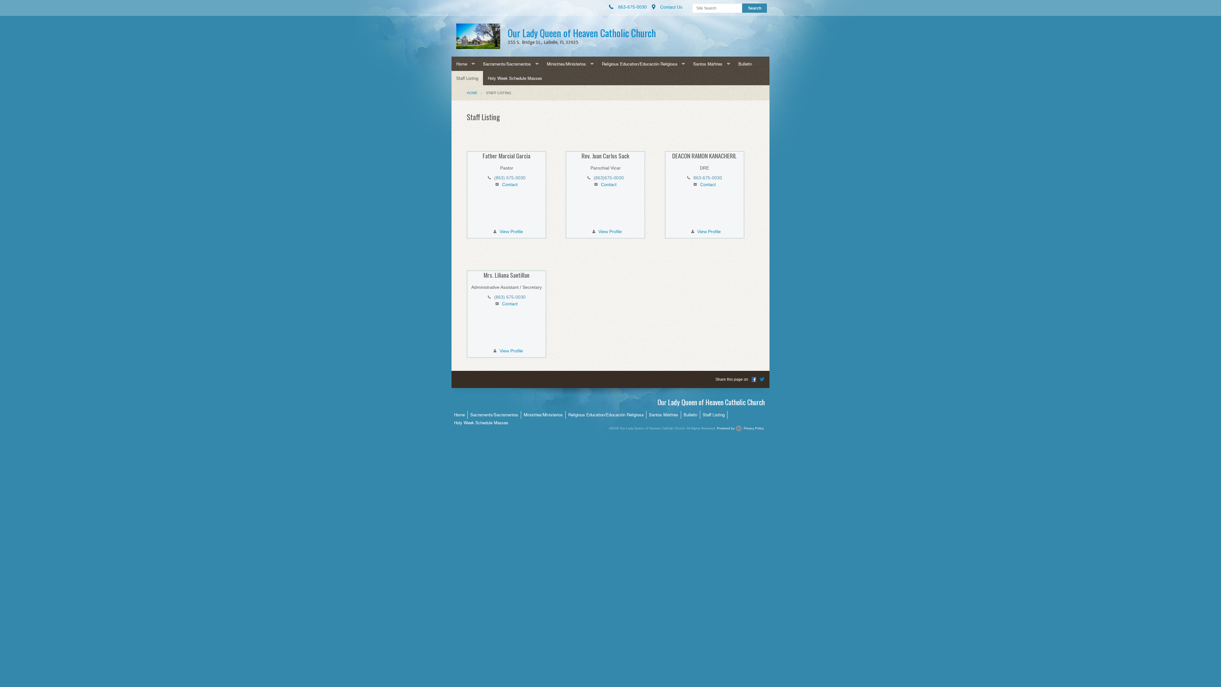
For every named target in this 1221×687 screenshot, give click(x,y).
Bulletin (745, 64)
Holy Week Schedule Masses (515, 78)
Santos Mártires (707, 64)
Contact (510, 184)
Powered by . (730, 428)
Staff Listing (467, 78)
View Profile (511, 231)
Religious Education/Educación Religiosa (639, 64)
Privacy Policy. (754, 428)
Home (461, 64)
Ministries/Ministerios (566, 64)
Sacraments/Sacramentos (507, 64)
